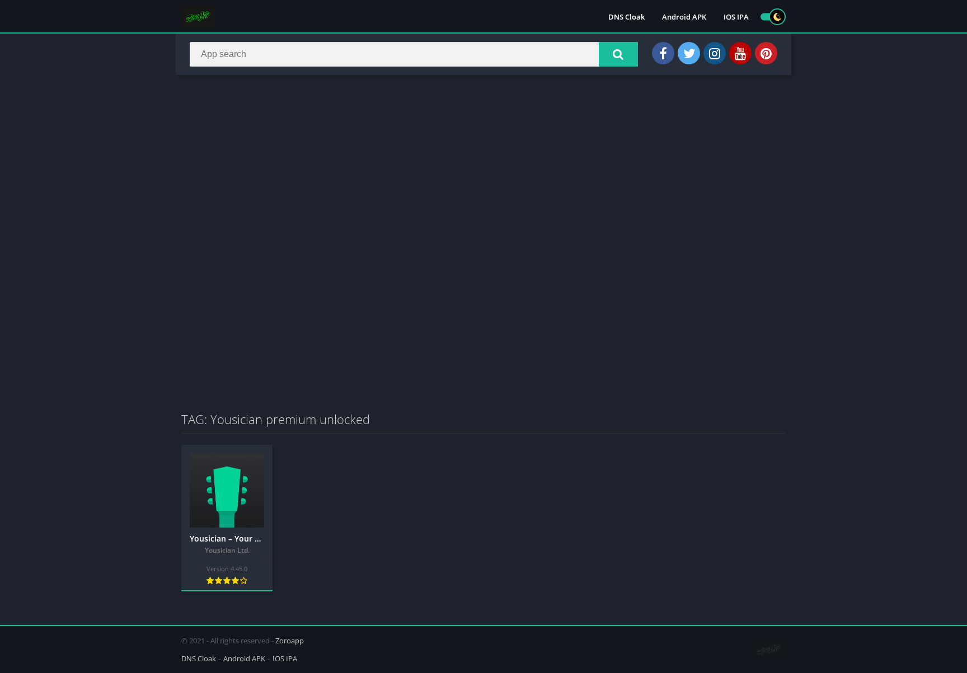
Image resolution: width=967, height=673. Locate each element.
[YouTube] (740, 53)
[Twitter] (689, 53)
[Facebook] (663, 53)
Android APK (684, 17)
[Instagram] (714, 53)
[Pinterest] (766, 53)
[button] (618, 54)
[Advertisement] (483, 164)
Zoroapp (289, 641)
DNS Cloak (626, 17)
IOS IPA (736, 17)
